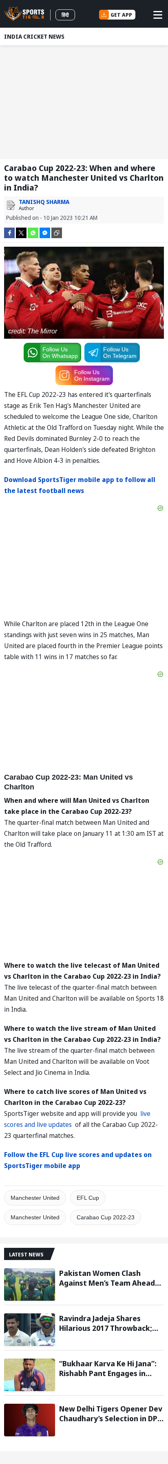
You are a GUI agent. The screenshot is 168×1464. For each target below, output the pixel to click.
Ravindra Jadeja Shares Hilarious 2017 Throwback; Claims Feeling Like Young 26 (109, 1323)
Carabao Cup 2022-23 (106, 1217)
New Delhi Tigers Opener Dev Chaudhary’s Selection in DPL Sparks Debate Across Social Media (110, 1413)
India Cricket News (34, 36)
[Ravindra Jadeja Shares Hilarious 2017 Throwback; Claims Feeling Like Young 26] (29, 1329)
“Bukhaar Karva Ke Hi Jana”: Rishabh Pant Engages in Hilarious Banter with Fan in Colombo (108, 1368)
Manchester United (35, 1197)
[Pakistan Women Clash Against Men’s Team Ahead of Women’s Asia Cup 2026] (29, 1284)
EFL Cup (88, 1197)
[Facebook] (9, 232)
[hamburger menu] (158, 15)
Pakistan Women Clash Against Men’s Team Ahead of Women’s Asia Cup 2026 (107, 1278)
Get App (121, 14)
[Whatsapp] (33, 232)
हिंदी (65, 14)
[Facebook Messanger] (45, 232)
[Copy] (56, 233)
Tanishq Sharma (44, 202)
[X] (21, 232)
